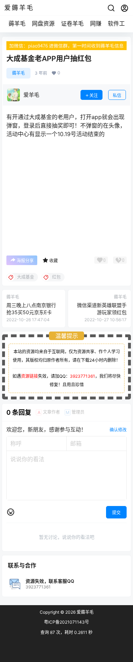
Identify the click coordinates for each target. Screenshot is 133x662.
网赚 (95, 23)
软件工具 (119, 23)
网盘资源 (43, 23)
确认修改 (118, 429)
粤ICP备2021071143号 (66, 622)
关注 (93, 95)
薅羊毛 (17, 23)
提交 (116, 512)
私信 (117, 95)
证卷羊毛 (72, 23)
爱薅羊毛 (85, 612)
